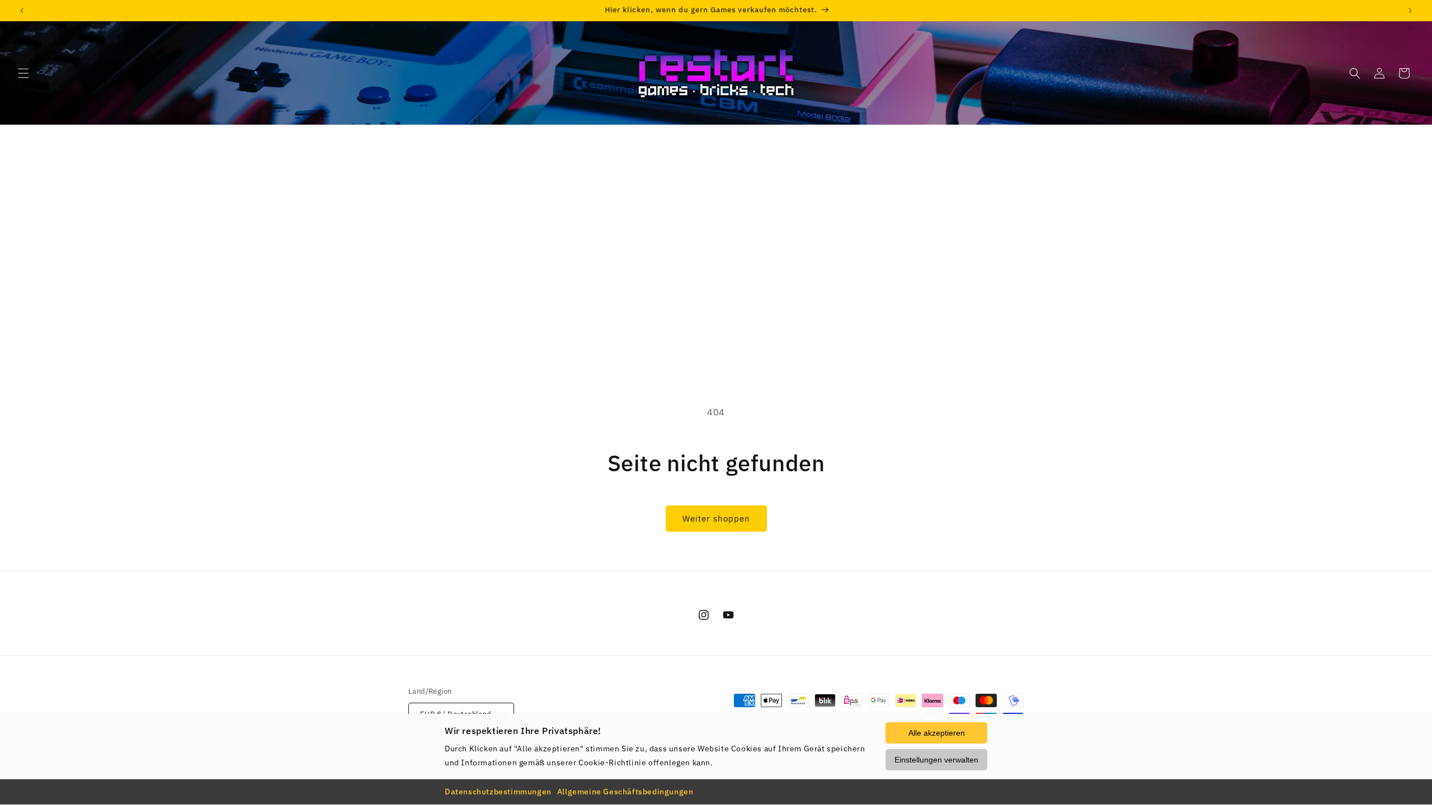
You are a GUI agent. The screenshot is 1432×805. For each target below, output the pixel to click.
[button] (23, 73)
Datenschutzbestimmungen (498, 792)
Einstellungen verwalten (936, 759)
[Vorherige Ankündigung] (22, 10)
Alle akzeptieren (936, 732)
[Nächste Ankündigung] (1410, 10)
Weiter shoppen (716, 518)
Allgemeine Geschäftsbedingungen (625, 792)
